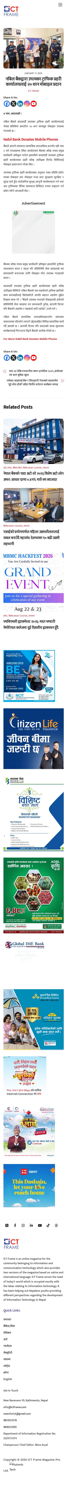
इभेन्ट (9, 468)
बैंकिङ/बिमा (17, 468)
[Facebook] (7, 104)
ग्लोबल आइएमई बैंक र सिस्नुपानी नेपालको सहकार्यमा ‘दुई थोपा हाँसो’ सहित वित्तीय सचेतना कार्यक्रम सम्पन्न (32, 383)
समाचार (46, 468)
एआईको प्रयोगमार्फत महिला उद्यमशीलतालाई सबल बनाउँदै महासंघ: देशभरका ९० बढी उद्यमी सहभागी (31, 538)
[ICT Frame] (11, 18)
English (7, 1379)
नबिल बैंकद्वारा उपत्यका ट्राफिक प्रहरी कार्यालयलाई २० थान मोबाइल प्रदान (33, 81)
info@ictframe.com (14, 1407)
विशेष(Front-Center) (32, 468)
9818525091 (10, 1427)
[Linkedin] (20, 104)
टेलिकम (7, 1333)
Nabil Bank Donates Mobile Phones (30, 139)
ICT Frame (33, 91)
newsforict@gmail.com (17, 1414)
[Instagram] (27, 104)
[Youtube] (34, 104)
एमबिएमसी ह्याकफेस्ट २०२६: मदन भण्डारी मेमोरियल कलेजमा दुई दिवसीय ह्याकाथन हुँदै (30, 625)
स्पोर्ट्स (6, 1366)
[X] (13, 104)
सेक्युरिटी (7, 1352)
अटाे (4, 468)
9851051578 (10, 1420)
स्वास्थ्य (6, 1359)
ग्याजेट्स (7, 1346)
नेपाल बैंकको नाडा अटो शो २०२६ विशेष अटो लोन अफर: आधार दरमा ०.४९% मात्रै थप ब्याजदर (33, 477)
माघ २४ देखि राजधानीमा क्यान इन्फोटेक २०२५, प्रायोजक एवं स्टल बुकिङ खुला (36, 373)
